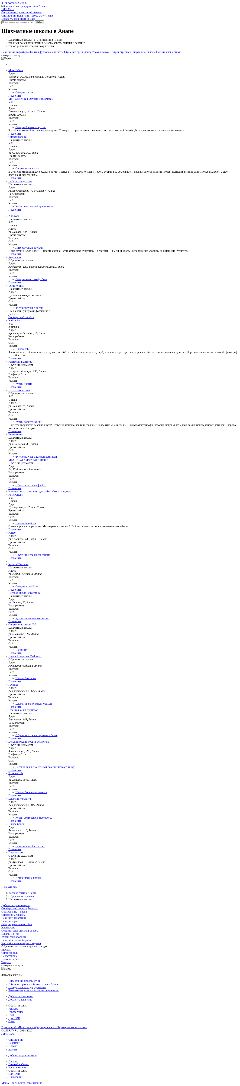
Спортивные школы (143, 51)
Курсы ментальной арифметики (34, 206)
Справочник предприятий (24, 980)
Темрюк (6, 962)
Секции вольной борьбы (16, 940)
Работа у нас (15, 1011)
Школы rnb (22, 348)
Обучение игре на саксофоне (32, 554)
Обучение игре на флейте (30, 485)
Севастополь (9, 955)
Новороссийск (10, 959)
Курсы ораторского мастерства (33, 817)
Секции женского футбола (31, 279)
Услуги (43, 15)
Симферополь (9, 952)
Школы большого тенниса (31, 792)
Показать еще (9, 886)
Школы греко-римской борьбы (33, 703)
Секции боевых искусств (30, 127)
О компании (15, 1076)
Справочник (8, 15)
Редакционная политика (72, 1027)
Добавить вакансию (20, 999)
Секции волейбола (26, 586)
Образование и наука (21, 896)
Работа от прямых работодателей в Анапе (33, 984)
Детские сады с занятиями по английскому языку (44, 766)
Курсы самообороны (13, 936)
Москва (6, 949)
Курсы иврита (23, 383)
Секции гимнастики (168, 51)
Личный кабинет (18, 1064)
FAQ (11, 1015)
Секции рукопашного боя (16, 924)
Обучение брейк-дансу (77, 51)
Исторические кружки (28, 877)
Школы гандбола (25, 523)
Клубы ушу (8, 927)
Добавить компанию (20, 996)
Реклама (33, 908)
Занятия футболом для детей (46, 51)
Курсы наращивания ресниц (32, 618)
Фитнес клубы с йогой (29, 307)
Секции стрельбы (120, 51)
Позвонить (14, 95)
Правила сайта (10, 1027)
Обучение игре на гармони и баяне (36, 735)
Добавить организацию (15, 18)
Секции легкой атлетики (30, 846)
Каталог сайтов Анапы (22, 892)
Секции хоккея (24, 92)
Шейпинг (21, 649)
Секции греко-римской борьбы (19, 930)
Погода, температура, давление (27, 987)
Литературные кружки (29, 247)
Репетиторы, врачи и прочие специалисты (33, 990)
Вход (32, 18)
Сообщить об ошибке (14, 908)
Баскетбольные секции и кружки (21, 943)
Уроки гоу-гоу (100, 51)
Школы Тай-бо (10, 933)
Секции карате (10, 921)
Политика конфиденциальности (38, 1027)
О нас (11, 1021)
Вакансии (23, 15)
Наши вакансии (17, 1067)
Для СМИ (14, 1018)
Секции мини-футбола (15, 51)
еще (50, 15)
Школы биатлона (25, 678)
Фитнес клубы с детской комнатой (36, 456)
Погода (34, 15)
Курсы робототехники (28, 421)
